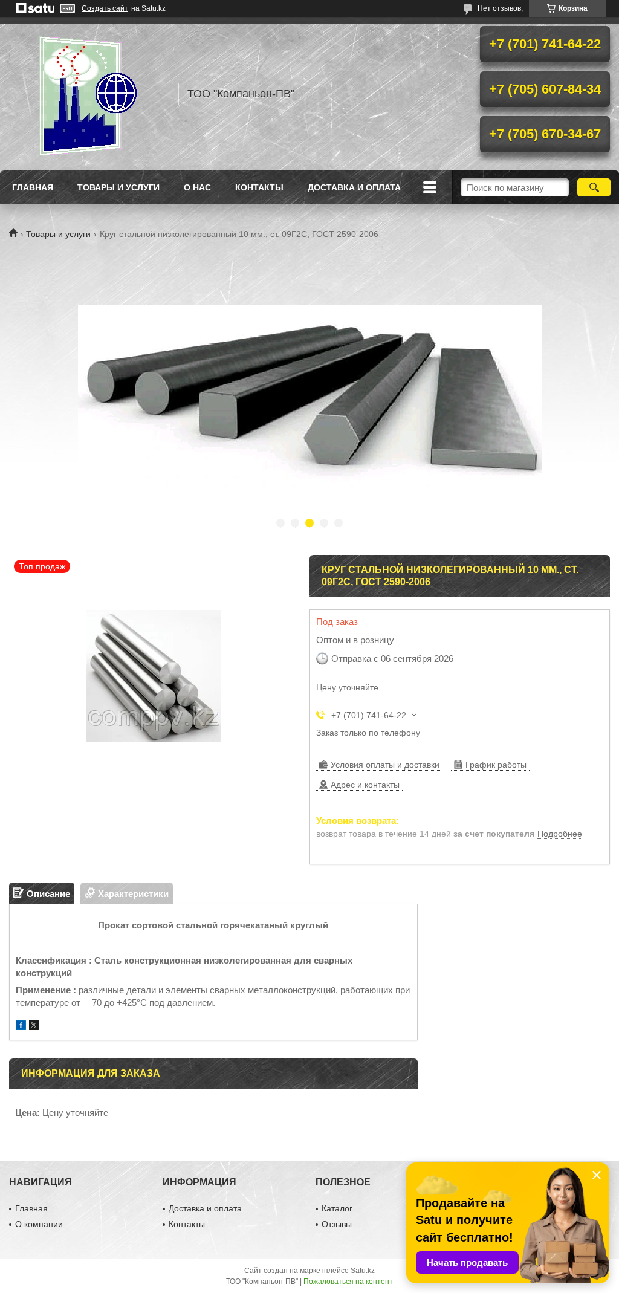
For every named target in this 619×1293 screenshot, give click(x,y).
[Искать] (594, 187)
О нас (197, 187)
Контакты (259, 187)
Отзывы (337, 1224)
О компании (39, 1224)
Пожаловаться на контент (348, 1281)
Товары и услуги (118, 187)
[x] (34, 1027)
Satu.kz (363, 1270)
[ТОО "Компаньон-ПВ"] (87, 93)
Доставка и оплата (354, 187)
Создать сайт (105, 8)
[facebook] (21, 1027)
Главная (32, 187)
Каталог (337, 1208)
